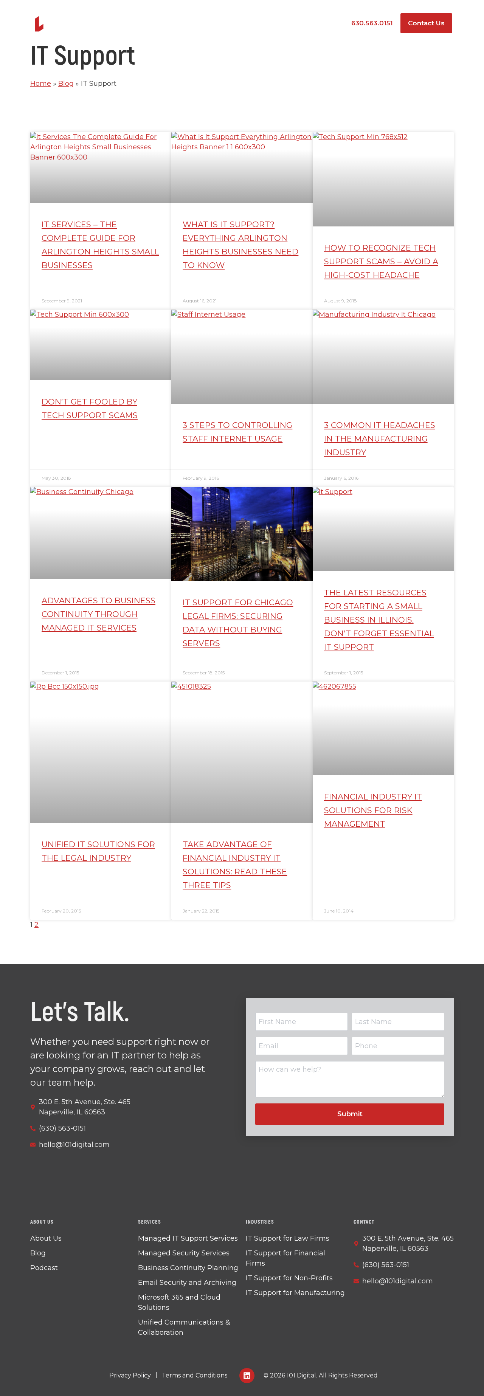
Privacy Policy (130, 1375)
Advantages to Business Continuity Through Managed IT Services (98, 614)
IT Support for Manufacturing (295, 1293)
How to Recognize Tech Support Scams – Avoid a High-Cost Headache (381, 261)
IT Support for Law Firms (287, 1238)
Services (210, 23)
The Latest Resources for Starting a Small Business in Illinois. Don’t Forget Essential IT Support (379, 620)
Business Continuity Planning (188, 1268)
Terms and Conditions (194, 1375)
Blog (66, 83)
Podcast (322, 23)
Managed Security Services (184, 1253)
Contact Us (426, 23)
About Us (46, 1238)
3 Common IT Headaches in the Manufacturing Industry (379, 438)
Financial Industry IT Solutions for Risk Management (373, 810)
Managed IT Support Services (188, 1238)
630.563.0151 (372, 23)
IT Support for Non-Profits (289, 1278)
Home (40, 83)
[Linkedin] (246, 1375)
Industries (266, 23)
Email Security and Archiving (187, 1282)
